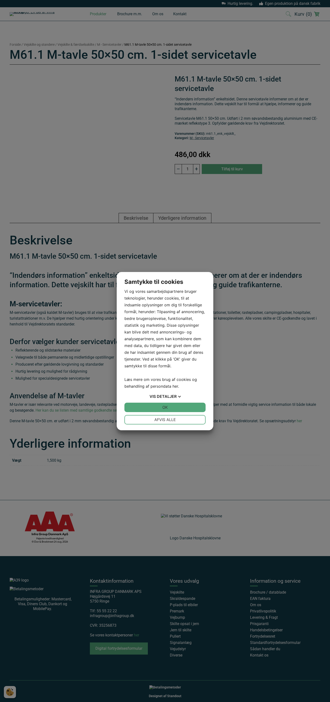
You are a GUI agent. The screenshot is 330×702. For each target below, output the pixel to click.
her (175, 386)
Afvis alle (165, 419)
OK (165, 407)
